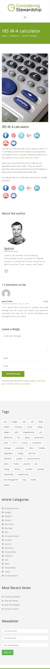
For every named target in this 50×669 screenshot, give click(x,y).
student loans (23, 474)
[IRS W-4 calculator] (25, 87)
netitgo (20, 453)
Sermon (17, 469)
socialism (28, 469)
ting (24, 480)
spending (40, 469)
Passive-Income (11, 609)
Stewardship (8, 474)
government (39, 437)
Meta (31, 448)
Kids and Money (11, 600)
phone (6, 464)
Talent (7, 571)
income (25, 443)
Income (8, 520)
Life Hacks (9, 524)
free (18, 437)
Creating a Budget (12, 596)
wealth (33, 480)
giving (27, 437)
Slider (7, 563)
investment (37, 443)
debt (16, 432)
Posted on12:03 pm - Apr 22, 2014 (15, 303)
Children (8, 516)
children (7, 427)
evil (40, 432)
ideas (6, 443)
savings (6, 469)
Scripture (8, 556)
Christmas (18, 427)
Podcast (8, 540)
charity (40, 421)
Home (4, 36)
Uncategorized (11, 575)
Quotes (8, 544)
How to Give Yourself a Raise (26, 157)
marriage (7, 448)
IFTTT (14, 443)
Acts (5, 421)
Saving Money (11, 552)
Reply (45, 301)
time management (11, 480)
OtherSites (8, 458)
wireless (7, 485)
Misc (7, 532)
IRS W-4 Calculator (20, 154)
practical (27, 464)
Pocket (16, 464)
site (6, 560)
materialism (20, 448)
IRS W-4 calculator (15, 126)
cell (32, 421)
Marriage (8, 528)
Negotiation (8, 453)
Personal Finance (12, 536)
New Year (32, 453)
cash (24, 421)
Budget (14, 421)
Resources (14, 36)
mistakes (41, 448)
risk (36, 464)
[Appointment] (25, 7)
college (40, 427)
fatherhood (8, 437)
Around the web (11, 508)
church (29, 427)
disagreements (29, 432)
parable (19, 458)
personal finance (33, 458)
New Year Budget (12, 605)
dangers (7, 432)
